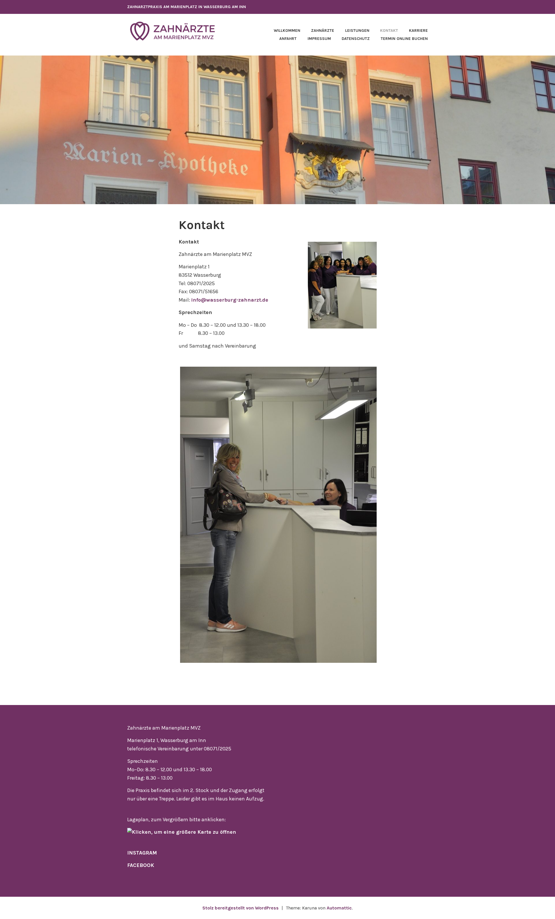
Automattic (339, 908)
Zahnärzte (322, 30)
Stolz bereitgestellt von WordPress (240, 908)
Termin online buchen (404, 38)
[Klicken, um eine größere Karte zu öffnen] (181, 832)
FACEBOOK (140, 865)
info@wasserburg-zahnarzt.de (229, 300)
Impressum (319, 38)
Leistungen (357, 30)
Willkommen (287, 30)
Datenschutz (356, 38)
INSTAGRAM (142, 853)
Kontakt (389, 30)
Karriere (418, 30)
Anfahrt (288, 38)
